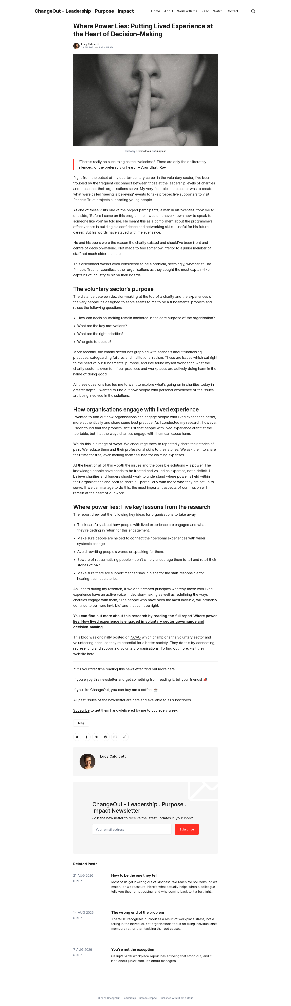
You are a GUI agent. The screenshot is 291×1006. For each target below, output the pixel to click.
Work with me (187, 11)
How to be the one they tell (134, 875)
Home (155, 11)
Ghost (180, 997)
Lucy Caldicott (90, 44)
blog (81, 723)
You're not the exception (132, 949)
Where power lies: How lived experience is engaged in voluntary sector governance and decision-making (145, 621)
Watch (218, 11)
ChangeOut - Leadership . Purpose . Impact (84, 11)
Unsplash (160, 151)
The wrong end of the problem (137, 912)
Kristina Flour (143, 151)
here (90, 654)
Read (205, 11)
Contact (232, 11)
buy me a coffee (138, 690)
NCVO (135, 637)
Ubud (190, 997)
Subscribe (81, 710)
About (168, 11)
